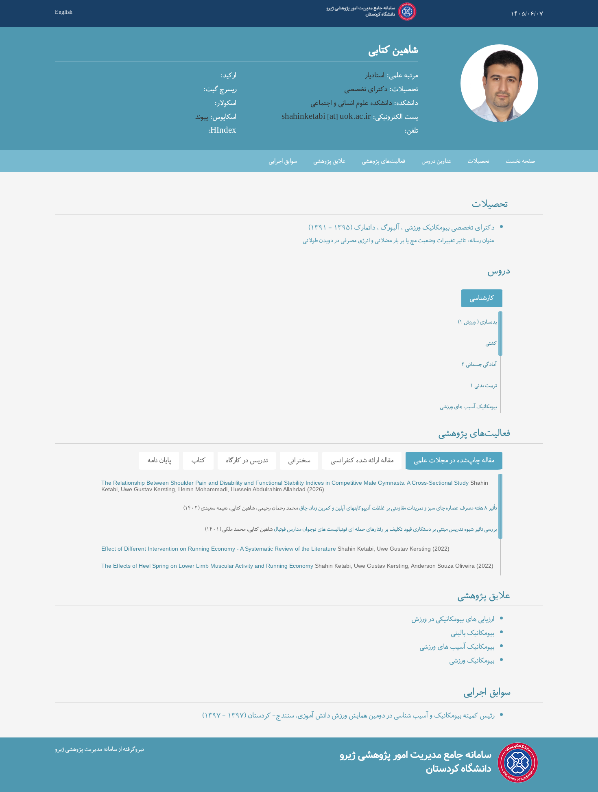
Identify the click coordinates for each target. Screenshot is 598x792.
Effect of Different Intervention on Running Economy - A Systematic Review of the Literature (218, 548)
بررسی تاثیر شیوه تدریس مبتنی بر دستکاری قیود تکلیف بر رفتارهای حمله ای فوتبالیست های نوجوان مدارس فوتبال (385, 529)
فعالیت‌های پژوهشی (383, 161)
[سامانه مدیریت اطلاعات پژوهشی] (370, 19)
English (63, 11)
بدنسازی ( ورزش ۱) (477, 322)
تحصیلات (478, 161)
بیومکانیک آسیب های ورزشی (468, 407)
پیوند (201, 117)
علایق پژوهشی (329, 161)
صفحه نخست (520, 161)
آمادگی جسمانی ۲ (479, 364)
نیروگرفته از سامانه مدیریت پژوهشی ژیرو (99, 749)
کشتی (491, 343)
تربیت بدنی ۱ (483, 386)
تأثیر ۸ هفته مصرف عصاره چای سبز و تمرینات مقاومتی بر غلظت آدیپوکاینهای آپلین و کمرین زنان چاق (398, 508)
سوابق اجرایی (282, 161)
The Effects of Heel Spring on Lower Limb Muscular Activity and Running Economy (207, 565)
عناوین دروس (436, 161)
